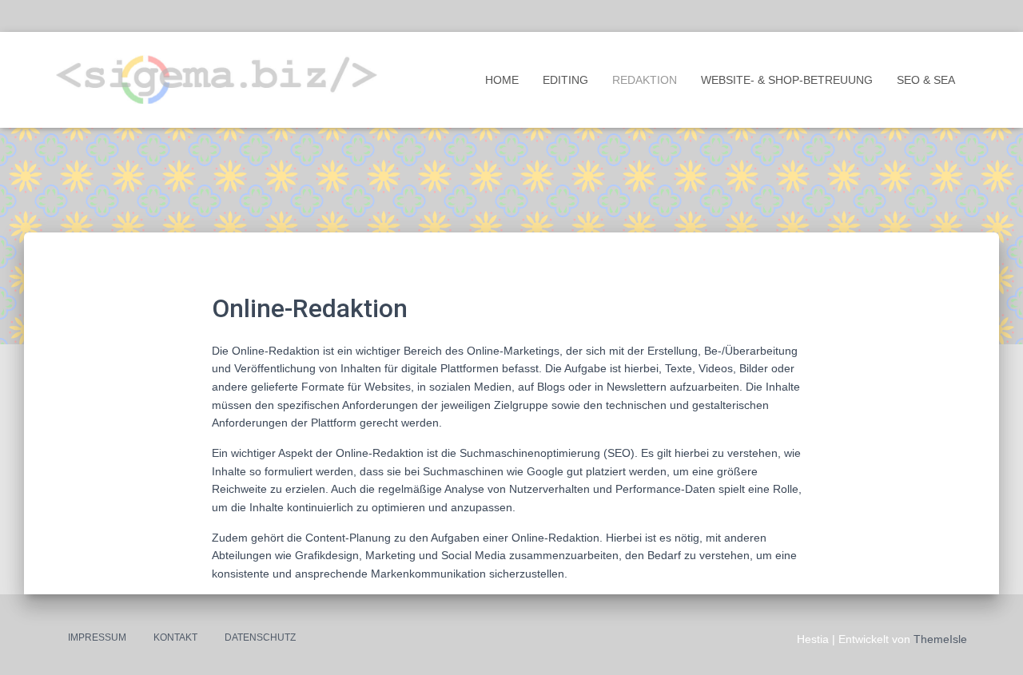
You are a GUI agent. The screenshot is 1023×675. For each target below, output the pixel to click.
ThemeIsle (940, 639)
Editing (565, 79)
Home (502, 79)
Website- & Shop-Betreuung (787, 79)
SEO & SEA (926, 79)
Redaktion (644, 79)
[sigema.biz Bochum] (216, 80)
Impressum (97, 637)
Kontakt (175, 637)
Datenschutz (260, 637)
